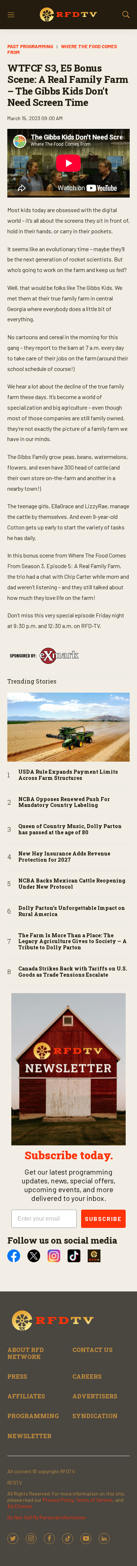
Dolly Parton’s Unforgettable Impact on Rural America (71, 911)
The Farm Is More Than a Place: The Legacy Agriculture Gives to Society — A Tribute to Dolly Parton (72, 942)
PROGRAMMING (33, 1415)
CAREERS (87, 1376)
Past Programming (30, 46)
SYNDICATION (95, 1415)
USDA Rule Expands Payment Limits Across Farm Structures (68, 775)
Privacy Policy (58, 1500)
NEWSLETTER (29, 1435)
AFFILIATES (26, 1396)
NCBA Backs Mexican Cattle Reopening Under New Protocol (71, 884)
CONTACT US (92, 1349)
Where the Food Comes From (62, 49)
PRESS (17, 1376)
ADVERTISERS (94, 1396)
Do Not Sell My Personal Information (46, 1517)
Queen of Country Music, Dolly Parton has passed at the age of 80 (70, 829)
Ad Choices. (20, 1506)
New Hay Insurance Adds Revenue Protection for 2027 (64, 857)
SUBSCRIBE (103, 1218)
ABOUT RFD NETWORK (25, 1353)
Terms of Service (94, 1500)
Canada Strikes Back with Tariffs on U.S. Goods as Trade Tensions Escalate (72, 972)
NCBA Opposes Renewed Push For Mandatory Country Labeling (64, 802)
